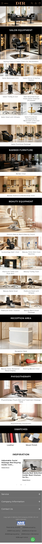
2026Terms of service (29, 530)
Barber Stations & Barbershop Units (21, 196)
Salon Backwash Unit (10, 78)
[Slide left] (17, 485)
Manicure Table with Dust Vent (10, 272)
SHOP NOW (21, 19)
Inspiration (21, 454)
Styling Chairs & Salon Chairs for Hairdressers (20, 61)
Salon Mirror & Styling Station (31, 79)
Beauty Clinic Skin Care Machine (31, 253)
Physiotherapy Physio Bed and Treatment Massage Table (21, 401)
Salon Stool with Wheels (10, 117)
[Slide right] (25, 485)
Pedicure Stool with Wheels (31, 292)
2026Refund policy (29, 527)
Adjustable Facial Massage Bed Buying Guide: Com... (11, 462)
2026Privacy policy (13, 530)
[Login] (36, 3)
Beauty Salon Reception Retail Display (10, 370)
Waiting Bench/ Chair (31, 369)
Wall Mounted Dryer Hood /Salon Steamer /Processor (31, 98)
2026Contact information (30, 534)
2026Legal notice (22, 537)
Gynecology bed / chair (10, 252)
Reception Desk (21, 351)
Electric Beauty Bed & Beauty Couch (21, 234)
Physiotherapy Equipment (21, 423)
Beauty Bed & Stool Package (31, 311)
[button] (4, 3)
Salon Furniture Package (21, 144)
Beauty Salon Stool (10, 291)
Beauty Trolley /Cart (31, 271)
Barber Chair (21, 174)
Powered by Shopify (13, 527)
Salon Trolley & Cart (10, 97)
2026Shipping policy (12, 534)
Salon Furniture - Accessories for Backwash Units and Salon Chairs (31, 119)
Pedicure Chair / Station (10, 310)
